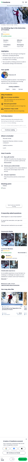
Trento (4, 32)
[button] (12, 459)
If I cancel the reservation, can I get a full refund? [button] (11, 221)
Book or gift (22, 459)
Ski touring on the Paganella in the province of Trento (11, 308)
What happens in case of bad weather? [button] (11, 216)
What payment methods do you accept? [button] (11, 225)
